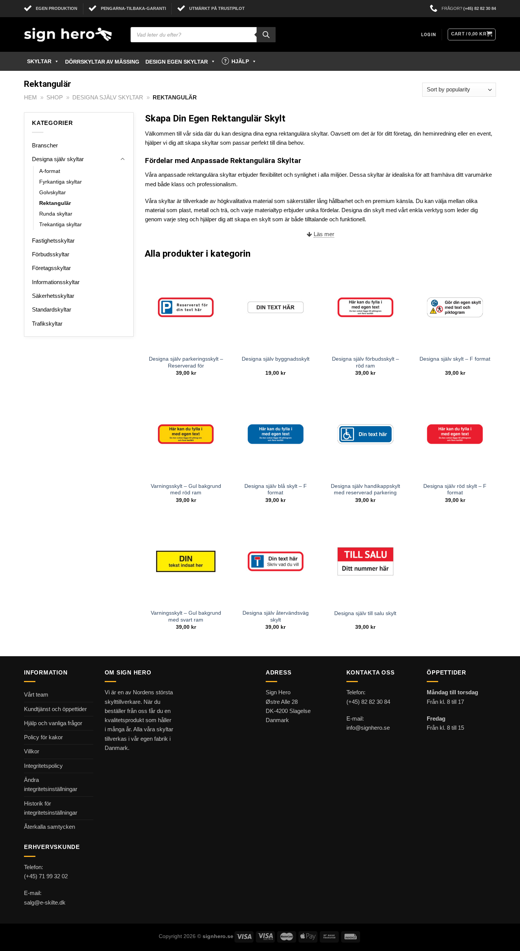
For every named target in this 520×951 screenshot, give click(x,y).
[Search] (266, 34)
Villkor (31, 751)
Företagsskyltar (51, 268)
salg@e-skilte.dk (44, 902)
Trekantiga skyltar (60, 224)
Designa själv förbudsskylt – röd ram (365, 362)
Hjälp (240, 61)
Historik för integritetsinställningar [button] (50, 808)
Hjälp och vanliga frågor (53, 723)
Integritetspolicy (43, 765)
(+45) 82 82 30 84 (479, 8)
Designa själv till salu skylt (365, 613)
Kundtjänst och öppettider (55, 709)
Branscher (45, 145)
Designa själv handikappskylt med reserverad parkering (365, 489)
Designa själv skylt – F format (455, 359)
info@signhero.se (368, 727)
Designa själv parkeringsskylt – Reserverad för (186, 362)
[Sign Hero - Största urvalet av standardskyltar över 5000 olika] (71, 34)
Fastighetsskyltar (53, 240)
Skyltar (39, 61)
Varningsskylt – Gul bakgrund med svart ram (186, 616)
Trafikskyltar (47, 323)
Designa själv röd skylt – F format (455, 489)
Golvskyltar (52, 192)
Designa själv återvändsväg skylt (275, 616)
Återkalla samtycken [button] (49, 826)
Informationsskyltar (56, 282)
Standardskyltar (51, 309)
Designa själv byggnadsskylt (275, 359)
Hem (30, 97)
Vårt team (36, 694)
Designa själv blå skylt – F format (275, 489)
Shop (54, 97)
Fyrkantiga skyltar (60, 182)
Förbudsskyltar (50, 254)
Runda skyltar (55, 214)
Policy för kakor (43, 737)
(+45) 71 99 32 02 (46, 876)
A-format (49, 171)
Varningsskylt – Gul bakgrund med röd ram (186, 489)
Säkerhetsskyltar (53, 295)
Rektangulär (55, 203)
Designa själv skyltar (107, 97)
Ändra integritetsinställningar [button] (50, 784)
